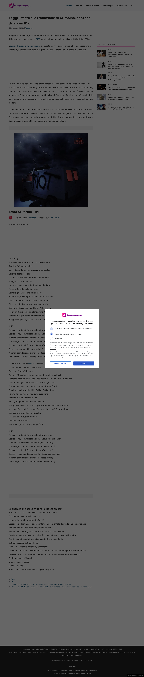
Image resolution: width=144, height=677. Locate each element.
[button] (72, 338)
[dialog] (72, 338)
